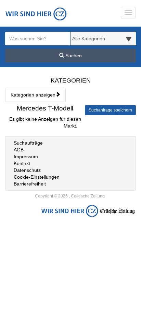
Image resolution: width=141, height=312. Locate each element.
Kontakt (22, 163)
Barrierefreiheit (30, 184)
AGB (19, 149)
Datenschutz (27, 170)
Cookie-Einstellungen (37, 177)
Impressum (26, 156)
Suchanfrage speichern (110, 110)
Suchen (73, 55)
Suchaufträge (28, 143)
